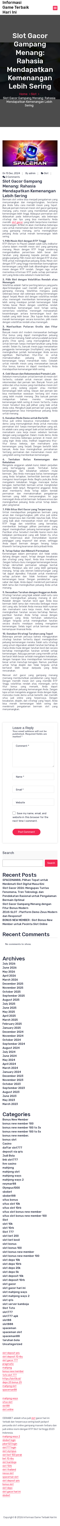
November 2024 (13, 1035)
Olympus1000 (11, 1187)
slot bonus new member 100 (20, 1255)
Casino (7, 1143)
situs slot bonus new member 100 (24, 1215)
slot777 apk (10, 1316)
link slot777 (10, 1159)
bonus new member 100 (18, 1123)
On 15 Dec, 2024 (11, 173)
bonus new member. (15, 1135)
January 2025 (11, 1027)
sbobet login (9, 1440)
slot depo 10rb (11, 1264)
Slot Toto (8, 1308)
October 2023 (11, 1084)
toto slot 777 (9, 1375)
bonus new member (13, 1371)
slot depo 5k (10, 1272)
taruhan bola (11, 1340)
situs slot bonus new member (22, 1211)
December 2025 (12, 983)
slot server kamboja (15, 1304)
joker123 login (9, 1443)
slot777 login (9, 1447)
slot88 (6, 1320)
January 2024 (11, 1072)
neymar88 (9, 1183)
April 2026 (9, 975)
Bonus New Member (15, 1119)
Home (23, 94)
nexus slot (8, 1473)
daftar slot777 (12, 1147)
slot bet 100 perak (12, 1454)
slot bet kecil (11, 1239)
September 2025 (13, 995)
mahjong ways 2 (13, 1179)
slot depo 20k (11, 1268)
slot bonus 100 (12, 1247)
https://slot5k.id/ (11, 1378)
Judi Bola (8, 1155)
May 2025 (8, 1011)
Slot (33, 94)
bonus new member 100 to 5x (21, 1131)
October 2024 (11, 1039)
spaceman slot (12, 1332)
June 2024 (9, 1055)
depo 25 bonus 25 (12, 1382)
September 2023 (13, 1088)
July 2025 (8, 1003)
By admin (31, 173)
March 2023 (10, 1104)
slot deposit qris (11, 1353)
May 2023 (8, 1100)
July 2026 (9, 963)
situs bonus (10, 1199)
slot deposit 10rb (13, 1280)
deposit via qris (12, 1151)
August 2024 (11, 1047)
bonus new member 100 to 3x (21, 1127)
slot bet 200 (10, 1235)
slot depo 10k (11, 1260)
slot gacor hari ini (14, 1288)
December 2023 (12, 1076)
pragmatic (8, 1364)
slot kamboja (9, 1462)
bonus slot (9, 1139)
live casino (9, 1163)
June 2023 (9, 1096)
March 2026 (10, 979)
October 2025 (11, 991)
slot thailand (9, 1469)
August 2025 (11, 999)
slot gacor (17, 222)
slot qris (7, 1300)
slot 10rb (8, 1227)
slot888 (7, 1324)
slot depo (7, 1488)
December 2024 (13, 1031)
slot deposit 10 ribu (12, 1356)
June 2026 (9, 967)
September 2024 (13, 1043)
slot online (8, 1409)
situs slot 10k (11, 1203)
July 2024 (9, 1051)
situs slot (7, 1402)
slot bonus (9, 1243)
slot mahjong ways (14, 1292)
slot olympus (9, 1451)
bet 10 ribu (8, 1458)
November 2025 (12, 987)
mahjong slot (11, 1171)
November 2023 (12, 1080)
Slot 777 (8, 1231)
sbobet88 (9, 1195)
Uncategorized (12, 1344)
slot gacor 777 (10, 1360)
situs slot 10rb (11, 1207)
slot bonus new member (18, 1251)
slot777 (7, 1312)
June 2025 (9, 1007)
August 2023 (11, 1092)
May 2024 (8, 1059)
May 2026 (8, 971)
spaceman (9, 1328)
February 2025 (12, 1023)
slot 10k (7, 1223)
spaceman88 (11, 1336)
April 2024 (9, 1064)
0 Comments (12, 177)
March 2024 (10, 1068)
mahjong (8, 1167)
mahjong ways (11, 1175)
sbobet (7, 1191)
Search (8, 853)
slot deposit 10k (13, 1276)
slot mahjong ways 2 (16, 1296)
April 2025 (9, 1015)
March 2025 (10, 1019)
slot (33, 1418)
